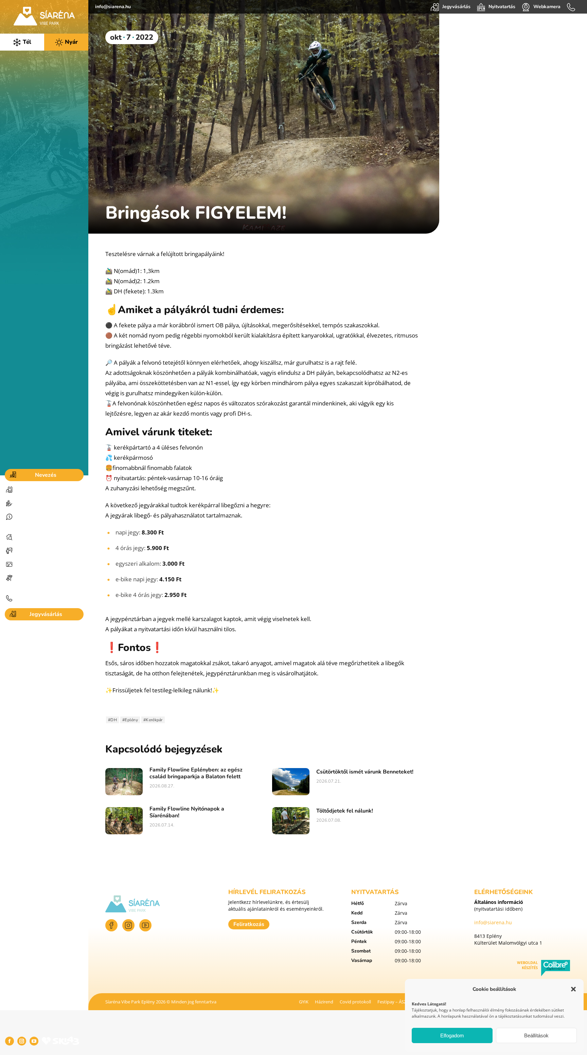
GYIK (303, 1002)
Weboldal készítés (527, 965)
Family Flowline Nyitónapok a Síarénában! (186, 812)
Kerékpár (154, 720)
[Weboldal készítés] (555, 969)
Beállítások (536, 1035)
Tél (26, 42)
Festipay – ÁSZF (393, 1002)
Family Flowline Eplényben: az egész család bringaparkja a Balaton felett (196, 773)
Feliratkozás (248, 924)
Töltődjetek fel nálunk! (344, 810)
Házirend (324, 1002)
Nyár (70, 42)
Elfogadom (452, 1035)
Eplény (131, 720)
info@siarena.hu (113, 6)
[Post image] (124, 781)
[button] (573, 989)
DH (113, 720)
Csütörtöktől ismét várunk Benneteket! (364, 771)
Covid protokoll (355, 1002)
